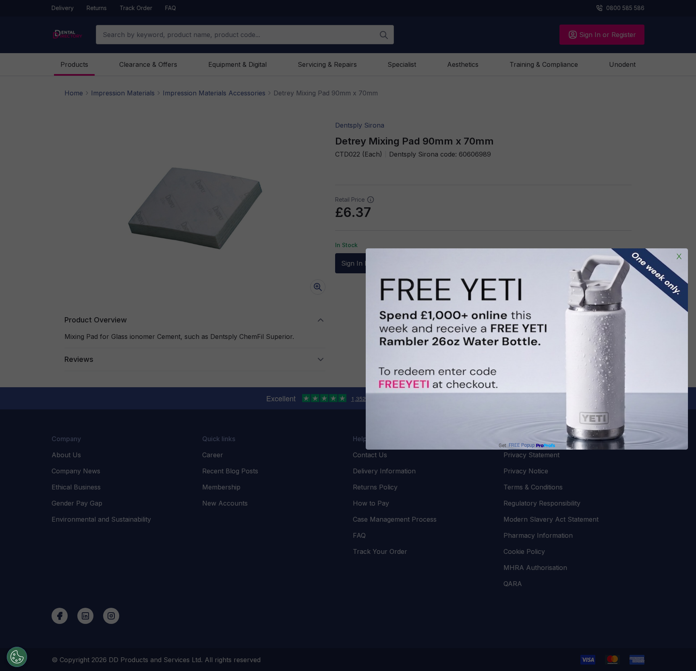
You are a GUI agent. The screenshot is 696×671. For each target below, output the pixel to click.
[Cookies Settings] (17, 657)
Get (516, 445)
